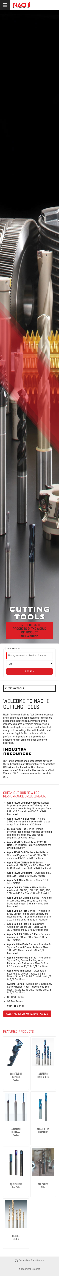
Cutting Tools (14, 688)
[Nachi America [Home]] (22, 8)
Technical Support (30, 1268)
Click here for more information (27, 1013)
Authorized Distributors (31, 1260)
